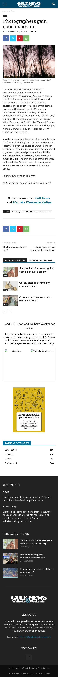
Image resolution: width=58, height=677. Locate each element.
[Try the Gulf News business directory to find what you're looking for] (29, 409)
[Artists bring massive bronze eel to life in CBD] (10, 300)
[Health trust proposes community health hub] (10, 558)
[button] (5, 4)
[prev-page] (5, 311)
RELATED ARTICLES (15, 260)
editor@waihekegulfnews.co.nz (28, 500)
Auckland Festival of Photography (37, 212)
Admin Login (14, 668)
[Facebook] (6, 38)
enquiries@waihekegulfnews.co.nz (34, 637)
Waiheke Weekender (42, 324)
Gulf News (10, 31)
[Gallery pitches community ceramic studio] (10, 286)
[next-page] (9, 311)
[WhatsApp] (26, 38)
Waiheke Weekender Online (32, 202)
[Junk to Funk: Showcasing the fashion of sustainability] (10, 272)
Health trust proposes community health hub (32, 556)
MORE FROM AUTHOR (40, 260)
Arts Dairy (16, 212)
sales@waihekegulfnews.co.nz (17, 521)
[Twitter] (13, 38)
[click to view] (16, 364)
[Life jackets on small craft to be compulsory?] (10, 573)
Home (5, 11)
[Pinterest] (20, 38)
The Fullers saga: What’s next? (15, 249)
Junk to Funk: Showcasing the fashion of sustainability (36, 542)
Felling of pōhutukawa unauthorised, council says (42, 249)
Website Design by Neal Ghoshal (35, 668)
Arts (12, 11)
